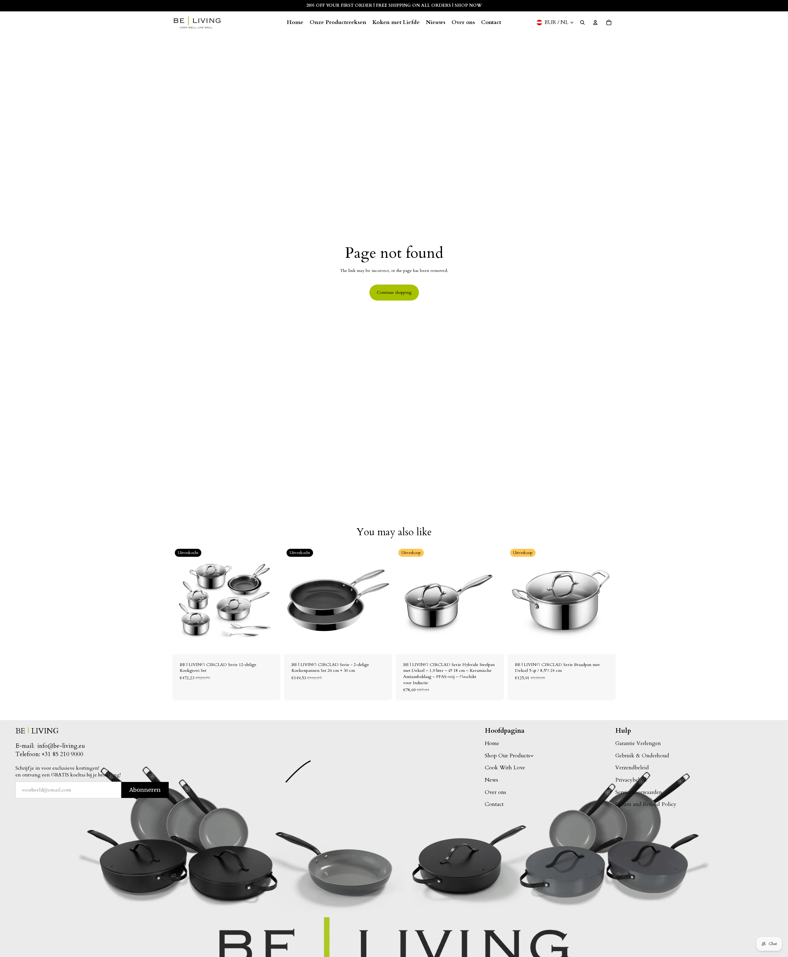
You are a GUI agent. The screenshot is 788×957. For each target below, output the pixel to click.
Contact (494, 804)
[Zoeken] (582, 22)
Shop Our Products (507, 755)
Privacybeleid (631, 780)
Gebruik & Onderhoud (642, 755)
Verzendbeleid (632, 767)
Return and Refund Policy (645, 804)
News (491, 780)
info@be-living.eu (61, 746)
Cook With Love (505, 767)
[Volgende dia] (271, 600)
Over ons (495, 792)
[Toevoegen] (494, 644)
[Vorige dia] (181, 600)
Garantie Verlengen (638, 743)
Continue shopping (394, 292)
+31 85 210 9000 (62, 754)
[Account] (595, 22)
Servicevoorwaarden (638, 792)
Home (492, 743)
